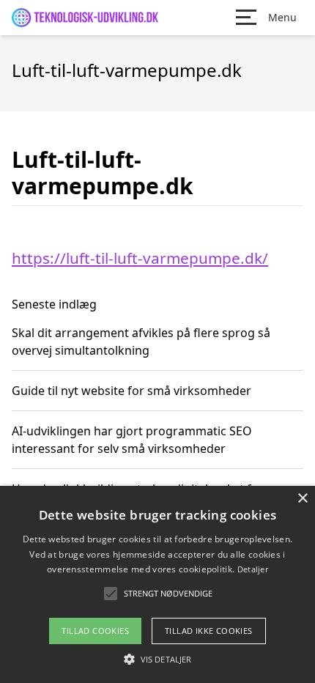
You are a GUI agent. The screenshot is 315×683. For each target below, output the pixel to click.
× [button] (302, 498)
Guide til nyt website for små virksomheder (131, 391)
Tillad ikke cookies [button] (209, 630)
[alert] (157, 584)
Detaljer (252, 569)
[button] (157, 658)
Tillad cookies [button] (95, 630)
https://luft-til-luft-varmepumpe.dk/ (140, 258)
